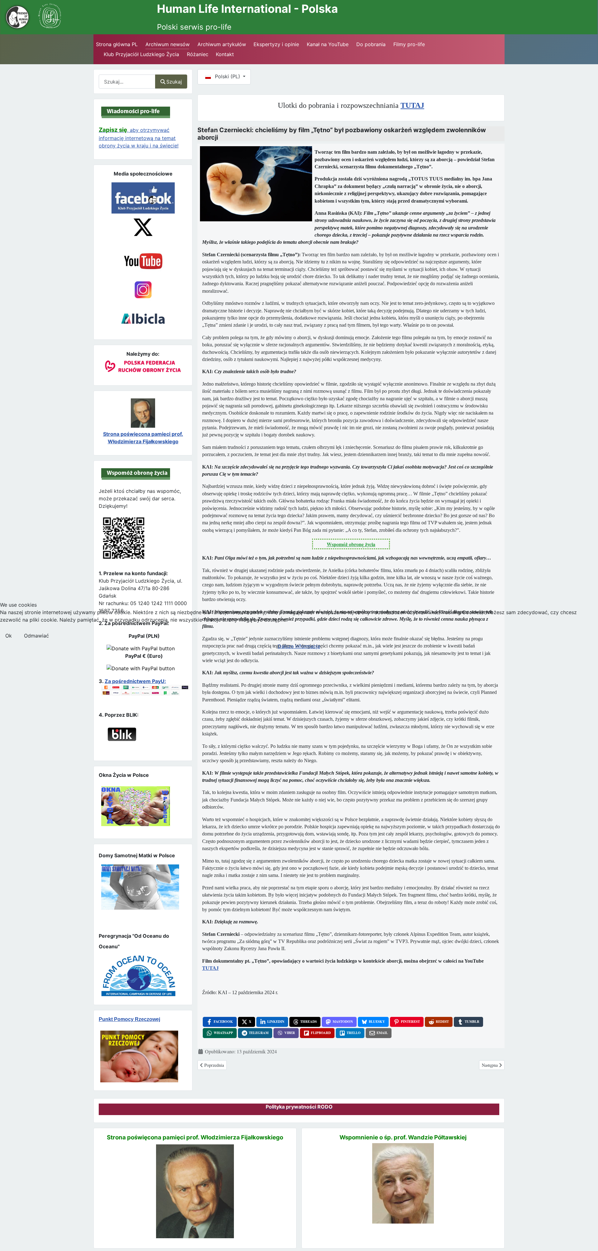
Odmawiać (36, 636)
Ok (8, 636)
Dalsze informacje (299, 646)
